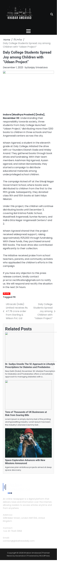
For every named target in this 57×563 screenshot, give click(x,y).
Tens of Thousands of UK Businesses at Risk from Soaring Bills (26, 414)
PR (14, 297)
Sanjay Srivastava (38, 67)
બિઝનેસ (6, 294)
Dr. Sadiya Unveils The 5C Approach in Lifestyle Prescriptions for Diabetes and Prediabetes (30, 366)
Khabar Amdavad (32, 553)
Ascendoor (20, 555)
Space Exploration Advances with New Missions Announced (25, 462)
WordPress (44, 555)
